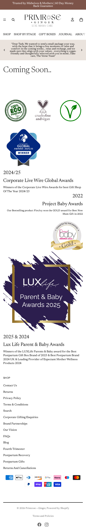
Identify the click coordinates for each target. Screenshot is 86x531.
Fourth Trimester (14, 449)
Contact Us (10, 385)
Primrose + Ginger (35, 508)
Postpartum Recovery (16, 455)
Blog (6, 442)
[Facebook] (39, 524)
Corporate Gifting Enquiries (20, 417)
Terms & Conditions (15, 404)
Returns (8, 392)
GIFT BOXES (47, 34)
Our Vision (10, 430)
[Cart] (81, 19)
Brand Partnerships (15, 423)
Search (7, 411)
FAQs (6, 436)
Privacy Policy (12, 398)
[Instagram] (46, 524)
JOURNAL (65, 34)
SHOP (7, 34)
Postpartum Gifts (14, 461)
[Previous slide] (4, 50)
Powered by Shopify (58, 508)
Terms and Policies (43, 516)
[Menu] (4, 19)
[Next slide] (81, 50)
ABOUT (80, 34)
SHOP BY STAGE (25, 34)
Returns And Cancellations (19, 468)
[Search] (13, 19)
